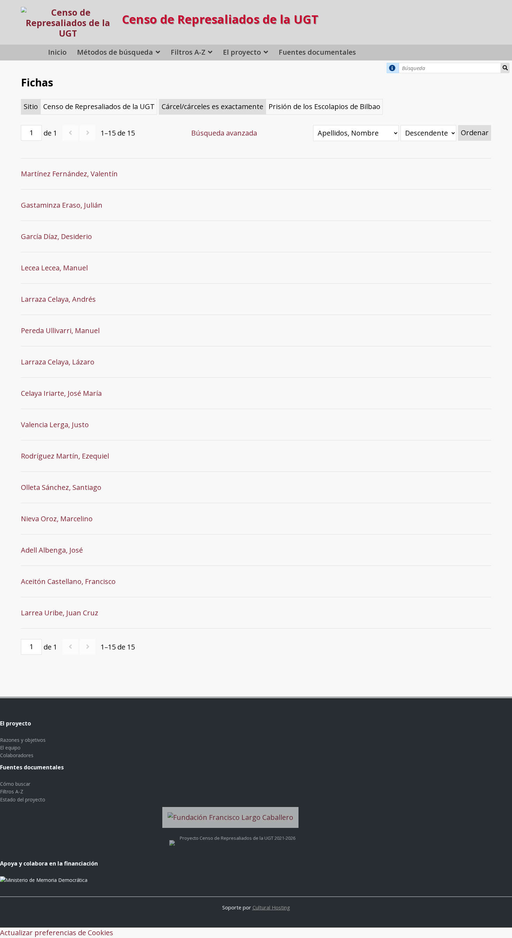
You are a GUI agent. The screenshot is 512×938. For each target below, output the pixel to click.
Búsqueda (505, 68)
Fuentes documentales (317, 52)
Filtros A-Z (188, 52)
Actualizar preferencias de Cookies (56, 932)
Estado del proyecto (22, 799)
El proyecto (242, 52)
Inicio (57, 52)
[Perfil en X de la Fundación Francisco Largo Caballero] (172, 838)
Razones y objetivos (23, 740)
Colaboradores (16, 755)
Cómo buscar (15, 784)
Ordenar (475, 132)
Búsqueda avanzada (224, 133)
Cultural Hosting (271, 907)
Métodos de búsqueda (115, 52)
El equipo (10, 747)
